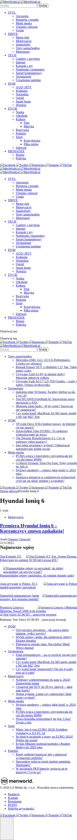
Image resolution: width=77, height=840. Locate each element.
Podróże (21, 133)
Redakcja (14, 794)
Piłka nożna (31, 144)
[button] (6, 828)
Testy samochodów (28, 48)
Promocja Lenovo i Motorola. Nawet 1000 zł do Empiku (23, 609)
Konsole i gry (24, 66)
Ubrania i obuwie (27, 26)
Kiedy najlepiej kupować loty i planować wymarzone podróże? (41, 756)
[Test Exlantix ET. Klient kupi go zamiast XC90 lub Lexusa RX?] (51, 556)
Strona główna (9, 491)
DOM (11, 83)
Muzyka (29, 126)
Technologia (15, 651)
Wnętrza (21, 105)
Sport (19, 137)
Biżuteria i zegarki (27, 19)
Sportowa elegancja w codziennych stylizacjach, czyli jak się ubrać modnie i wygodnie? (46, 479)
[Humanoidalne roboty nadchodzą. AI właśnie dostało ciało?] (40, 570)
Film (26, 122)
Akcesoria (22, 16)
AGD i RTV (24, 87)
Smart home (23, 101)
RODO (12, 805)
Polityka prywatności (21, 808)
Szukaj (43, 5)
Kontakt (13, 798)
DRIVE (13, 34)
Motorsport (23, 51)
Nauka (20, 112)
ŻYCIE (12, 108)
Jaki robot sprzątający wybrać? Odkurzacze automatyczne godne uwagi (43, 447)
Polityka (21, 158)
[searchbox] (18, 6)
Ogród (20, 98)
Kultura (20, 119)
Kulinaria (21, 90)
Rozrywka (22, 130)
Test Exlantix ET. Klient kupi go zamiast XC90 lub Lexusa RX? (29, 558)
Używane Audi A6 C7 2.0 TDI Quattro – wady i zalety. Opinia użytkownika (46, 383)
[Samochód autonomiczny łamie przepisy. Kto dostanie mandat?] (59, 595)
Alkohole (21, 115)
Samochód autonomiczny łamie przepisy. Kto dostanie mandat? (19, 597)
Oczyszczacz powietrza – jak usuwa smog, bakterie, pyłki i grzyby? (42, 631)
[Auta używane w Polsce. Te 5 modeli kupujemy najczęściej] (60, 584)
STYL (12, 12)
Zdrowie (21, 147)
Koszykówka (32, 140)
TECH (12, 55)
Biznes (20, 154)
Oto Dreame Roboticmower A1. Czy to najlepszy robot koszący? (40, 439)
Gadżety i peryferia (28, 58)
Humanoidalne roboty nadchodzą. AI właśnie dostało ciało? (37, 575)
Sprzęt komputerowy (29, 73)
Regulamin (15, 801)
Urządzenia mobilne (28, 80)
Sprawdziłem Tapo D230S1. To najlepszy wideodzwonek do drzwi (42, 432)
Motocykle (22, 37)
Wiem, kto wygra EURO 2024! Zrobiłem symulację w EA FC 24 (41, 731)
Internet (20, 62)
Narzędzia (22, 94)
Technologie (23, 76)
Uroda (20, 30)
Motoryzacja (23, 41)
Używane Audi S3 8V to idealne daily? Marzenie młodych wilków (40, 375)
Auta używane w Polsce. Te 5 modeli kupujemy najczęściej (18, 585)
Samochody (23, 44)
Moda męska (24, 23)
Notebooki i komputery (30, 69)
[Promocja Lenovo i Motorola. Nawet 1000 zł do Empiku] (57, 607)
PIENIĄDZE (16, 151)
